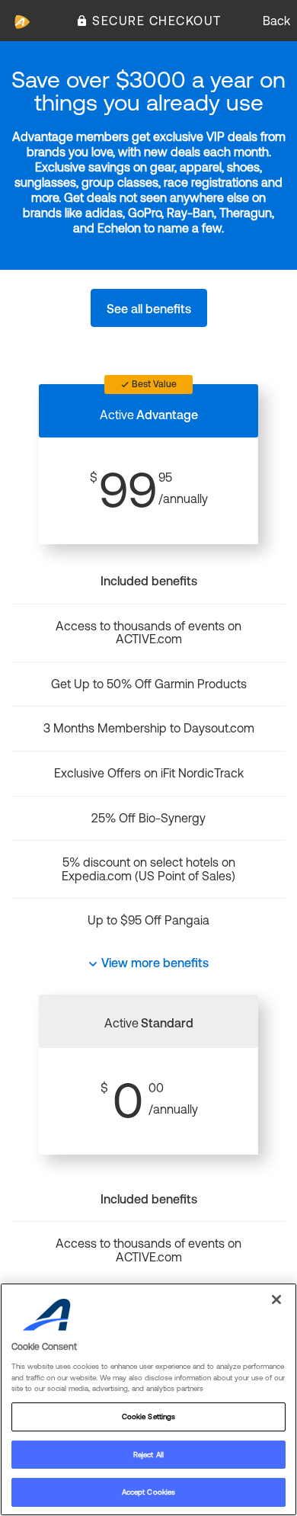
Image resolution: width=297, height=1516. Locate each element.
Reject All (148, 1454)
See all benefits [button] (149, 309)
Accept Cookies (148, 1492)
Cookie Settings (148, 1416)
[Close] (276, 1299)
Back (276, 20)
